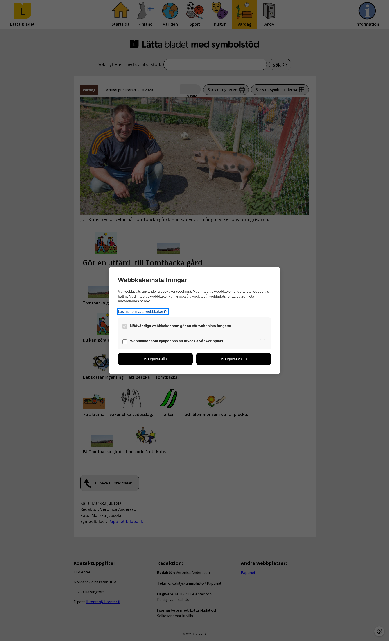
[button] (262, 326)
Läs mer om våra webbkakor (140, 311)
